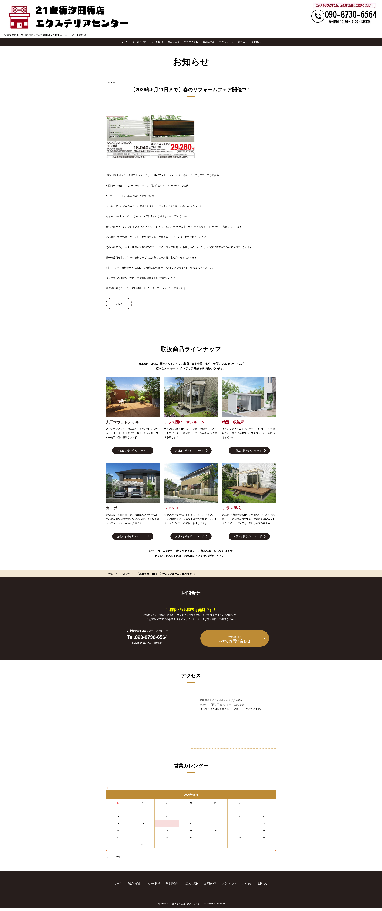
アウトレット (226, 42)
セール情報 (157, 42)
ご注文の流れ (191, 42)
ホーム (124, 42)
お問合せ (256, 42)
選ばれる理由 (139, 42)
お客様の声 (209, 42)
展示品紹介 (173, 42)
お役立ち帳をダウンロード (131, 450)
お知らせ (242, 42)
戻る (119, 303)
